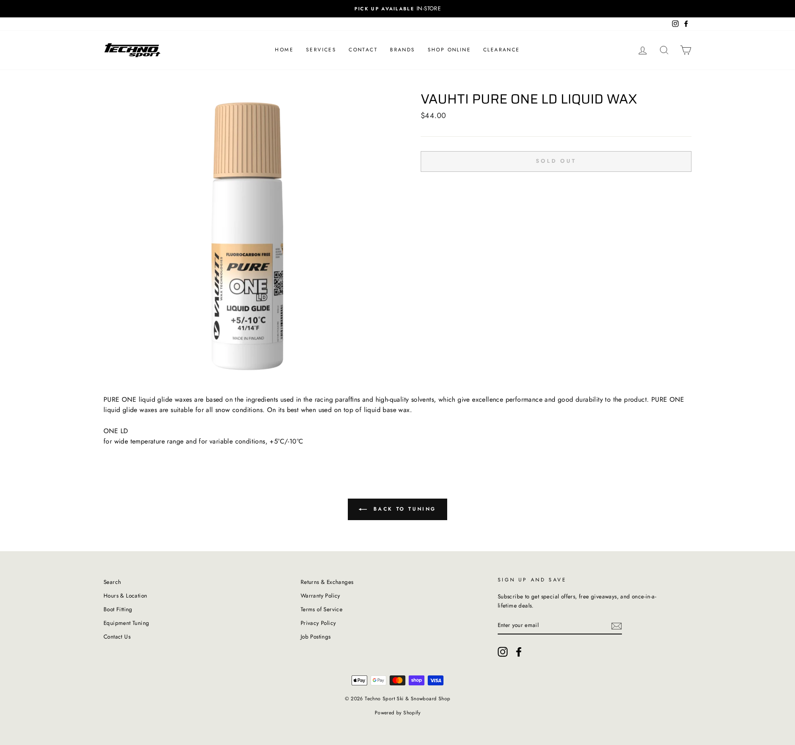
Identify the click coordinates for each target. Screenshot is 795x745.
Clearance (501, 49)
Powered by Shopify (397, 712)
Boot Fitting (118, 609)
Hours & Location (125, 595)
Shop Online (449, 49)
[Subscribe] (616, 625)
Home (284, 49)
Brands (402, 49)
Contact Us (117, 636)
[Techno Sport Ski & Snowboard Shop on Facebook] (519, 652)
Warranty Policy (320, 595)
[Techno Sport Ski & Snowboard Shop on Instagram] (503, 652)
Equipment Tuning (126, 623)
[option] (397, 8)
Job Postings (316, 636)
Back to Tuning (403, 509)
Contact (363, 49)
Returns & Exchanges (327, 582)
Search (112, 582)
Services (321, 49)
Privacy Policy (318, 623)
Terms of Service (321, 609)
